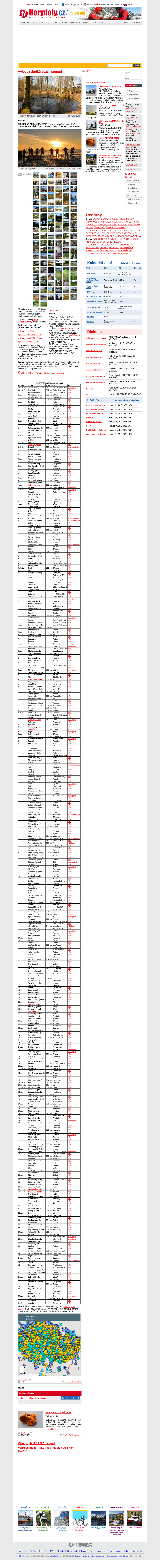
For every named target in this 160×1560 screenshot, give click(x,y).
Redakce (78, 1556)
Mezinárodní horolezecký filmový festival (93, 280)
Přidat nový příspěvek (70, 1398)
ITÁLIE (101, 250)
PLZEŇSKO (109, 233)
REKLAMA (119, 4)
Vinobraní (90, 317)
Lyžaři (85, 22)
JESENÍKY (99, 233)
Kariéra (92, 1556)
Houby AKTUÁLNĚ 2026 (58, 1412)
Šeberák (31, 729)
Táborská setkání (93, 307)
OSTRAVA (129, 236)
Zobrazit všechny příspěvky (127, 400)
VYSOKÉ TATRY (40, 4)
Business (102, 22)
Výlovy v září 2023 (26, 331)
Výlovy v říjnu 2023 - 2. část (30, 338)
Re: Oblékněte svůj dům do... (96, 430)
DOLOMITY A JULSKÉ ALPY (99, 245)
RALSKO (114, 219)
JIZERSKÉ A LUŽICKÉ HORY (99, 230)
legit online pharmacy (94, 363)
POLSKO (104, 248)
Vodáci (35, 22)
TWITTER (79, 4)
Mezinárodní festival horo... (95, 409)
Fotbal (88, 426)
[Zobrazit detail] (36, 178)
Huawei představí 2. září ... (95, 413)
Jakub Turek (54, 1556)
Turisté (65, 22)
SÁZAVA (96, 219)
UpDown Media (112, 1556)
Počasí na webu (134, 199)
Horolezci (24, 22)
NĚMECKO (114, 248)
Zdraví (125, 22)
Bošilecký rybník (35, 1192)
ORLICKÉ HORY (121, 230)
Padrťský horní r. (34, 720)
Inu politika (90, 389)
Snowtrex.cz (131, 165)
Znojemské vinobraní (94, 312)
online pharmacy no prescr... (96, 338)
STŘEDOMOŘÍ (132, 239)
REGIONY (50, 4)
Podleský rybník (34, 445)
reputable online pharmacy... (96, 383)
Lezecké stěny (133, 203)
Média (118, 22)
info (69, 390)
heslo (127, 78)
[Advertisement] (80, 43)
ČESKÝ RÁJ (99, 228)
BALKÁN (116, 253)
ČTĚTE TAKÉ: (42, 373)
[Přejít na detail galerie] (50, 166)
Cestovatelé (75, 22)
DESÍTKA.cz (132, 195)
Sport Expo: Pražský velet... (96, 434)
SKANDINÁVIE (126, 248)
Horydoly (24, 1380)
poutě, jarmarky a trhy (28, 320)
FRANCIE (90, 242)
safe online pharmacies (94, 370)
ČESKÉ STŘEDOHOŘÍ (126, 233)
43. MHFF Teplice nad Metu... (96, 405)
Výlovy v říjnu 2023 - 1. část (30, 334)
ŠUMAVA (105, 219)
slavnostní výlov (74, 447)
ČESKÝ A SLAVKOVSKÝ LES (119, 222)
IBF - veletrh (91, 292)
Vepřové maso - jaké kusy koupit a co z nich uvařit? (110, 156)
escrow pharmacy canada (95, 376)
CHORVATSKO (93, 253)
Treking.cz (130, 169)
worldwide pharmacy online (96, 344)
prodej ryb (72, 388)
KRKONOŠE (92, 222)
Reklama (86, 1556)
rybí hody (71, 843)
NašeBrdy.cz (133, 188)
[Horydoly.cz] (45, 13)
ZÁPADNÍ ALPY (125, 250)
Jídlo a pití (135, 22)
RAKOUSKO (92, 250)
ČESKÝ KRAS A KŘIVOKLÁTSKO (101, 225)
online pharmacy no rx (94, 351)
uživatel (127, 73)
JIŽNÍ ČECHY (134, 225)
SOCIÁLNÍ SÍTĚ (133, 180)
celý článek (51, 1429)
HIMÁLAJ (117, 242)
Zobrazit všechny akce (130, 263)
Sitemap (125, 1556)
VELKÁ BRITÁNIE (104, 242)
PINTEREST (102, 4)
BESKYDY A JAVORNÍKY (97, 236)
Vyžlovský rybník (35, 485)
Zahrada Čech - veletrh (95, 296)
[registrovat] (137, 86)
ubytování (130, 118)
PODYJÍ (89, 233)
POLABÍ (89, 228)
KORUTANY (106, 253)
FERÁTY (57, 4)
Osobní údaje (100, 1556)
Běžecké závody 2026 (94, 422)
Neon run (89, 418)
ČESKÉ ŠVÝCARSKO (116, 228)
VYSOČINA (134, 230)
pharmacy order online (94, 357)
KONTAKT (111, 4)
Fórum (93, 400)
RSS (120, 1556)
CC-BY (21, 1556)
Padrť (55, 679)
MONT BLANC (92, 248)
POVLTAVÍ (122, 225)
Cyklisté (44, 22)
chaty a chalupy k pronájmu (133, 128)
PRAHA (101, 222)
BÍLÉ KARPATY (117, 236)
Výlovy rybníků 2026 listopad (36, 1443)
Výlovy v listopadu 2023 (28, 341)
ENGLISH (130, 4)
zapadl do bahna (72, 335)
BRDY (136, 222)
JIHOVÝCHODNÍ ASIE (122, 245)
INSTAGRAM (90, 4)
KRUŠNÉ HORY (126, 219)
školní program (74, 729)
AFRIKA (125, 253)
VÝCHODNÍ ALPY (100, 239)
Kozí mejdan (91, 273)
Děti (94, 22)
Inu (87, 394)
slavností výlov (73, 862)
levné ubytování (133, 133)
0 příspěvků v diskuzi (73, 1382)
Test (110, 22)
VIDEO (31, 4)
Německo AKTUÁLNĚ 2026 (110, 86)
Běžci (54, 22)
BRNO (138, 236)
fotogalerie (27, 174)
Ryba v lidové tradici (67, 328)
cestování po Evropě (131, 110)
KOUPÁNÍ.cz (132, 184)
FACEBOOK (68, 4)
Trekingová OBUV (134, 192)
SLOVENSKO (111, 250)
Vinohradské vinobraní (95, 301)
